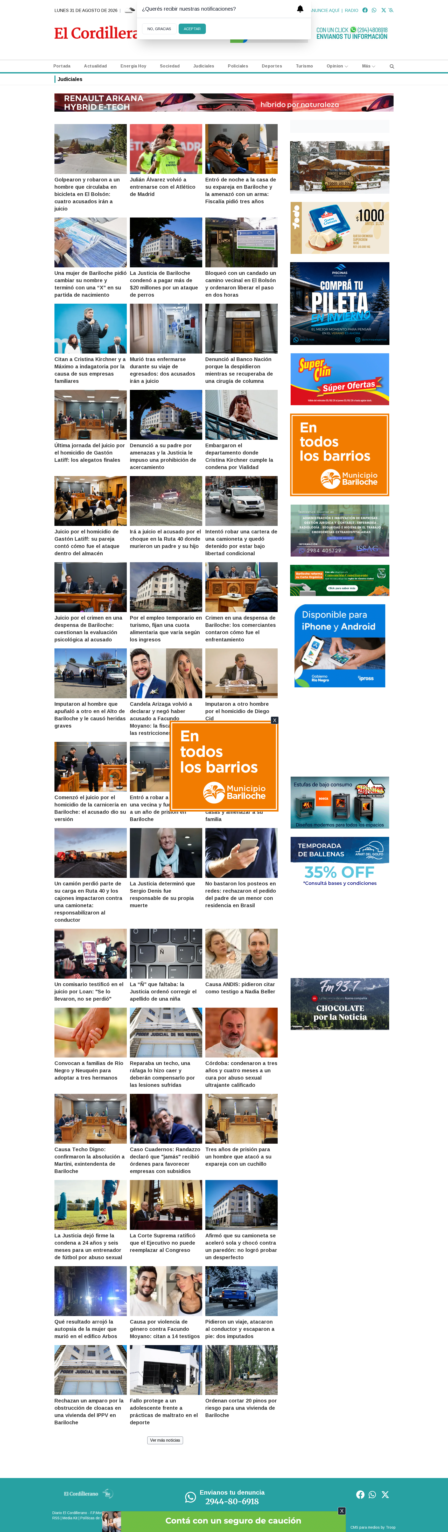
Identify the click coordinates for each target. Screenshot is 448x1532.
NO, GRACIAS (159, 29)
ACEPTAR (192, 29)
